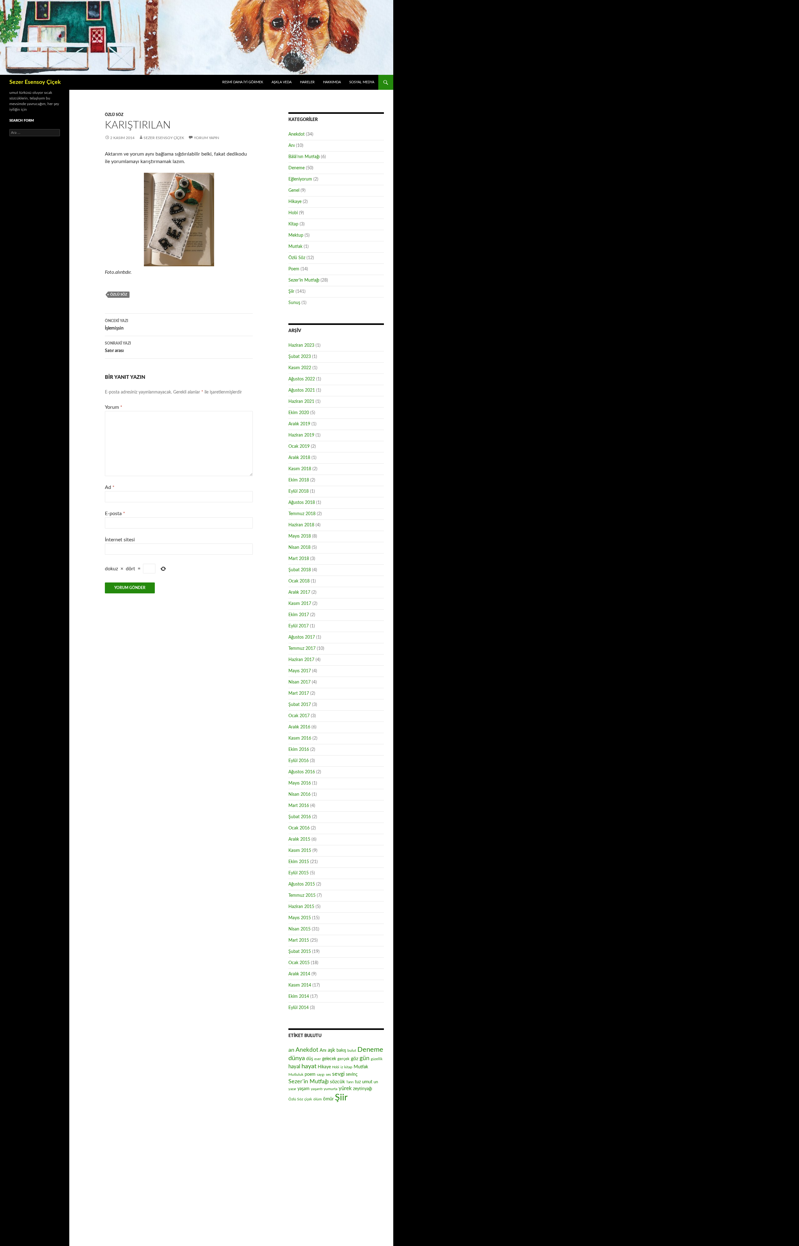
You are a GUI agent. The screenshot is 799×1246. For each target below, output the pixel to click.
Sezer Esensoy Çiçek (35, 82)
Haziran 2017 (301, 660)
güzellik (377, 1059)
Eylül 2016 (298, 761)
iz (342, 1067)
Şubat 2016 (299, 817)
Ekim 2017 (298, 615)
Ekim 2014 (298, 996)
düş (309, 1058)
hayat (308, 1066)
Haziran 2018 (301, 525)
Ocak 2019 (299, 446)
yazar (292, 1089)
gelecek (329, 1059)
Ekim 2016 (298, 749)
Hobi (293, 213)
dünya (296, 1058)
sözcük (337, 1081)
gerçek (343, 1059)
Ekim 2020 (298, 413)
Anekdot (296, 134)
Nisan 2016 (299, 794)
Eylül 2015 (298, 873)
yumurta (330, 1089)
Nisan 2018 (299, 547)
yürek (345, 1088)
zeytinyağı (362, 1088)
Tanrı (350, 1082)
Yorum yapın (206, 138)
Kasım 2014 (299, 985)
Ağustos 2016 (301, 772)
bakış (341, 1050)
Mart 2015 (298, 940)
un (376, 1082)
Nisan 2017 (299, 682)
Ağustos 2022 (301, 379)
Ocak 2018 (299, 581)
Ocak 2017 (299, 716)
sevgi (338, 1074)
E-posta (115, 513)
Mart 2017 (298, 693)
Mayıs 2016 (299, 783)
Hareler (307, 82)
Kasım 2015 (299, 850)
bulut (351, 1050)
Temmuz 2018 (302, 514)
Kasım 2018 (299, 469)
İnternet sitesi (120, 539)
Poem (293, 269)
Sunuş (294, 303)
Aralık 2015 (299, 839)
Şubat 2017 (299, 705)
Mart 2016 (298, 806)
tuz (358, 1082)
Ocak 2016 (299, 828)
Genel (293, 190)
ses (328, 1074)
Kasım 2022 (299, 368)
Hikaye (294, 202)
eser (317, 1059)
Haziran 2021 (301, 401)
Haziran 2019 (301, 435)
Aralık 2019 (299, 424)
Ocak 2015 (299, 963)
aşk (331, 1050)
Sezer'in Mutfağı (303, 280)
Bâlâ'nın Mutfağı (304, 157)
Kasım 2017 (299, 603)
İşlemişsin (116, 325)
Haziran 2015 (301, 907)
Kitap (293, 224)
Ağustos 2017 (301, 637)
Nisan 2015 (299, 929)
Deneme (296, 168)
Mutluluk (295, 1074)
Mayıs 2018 (299, 536)
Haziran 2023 (301, 345)
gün (365, 1058)
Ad (110, 487)
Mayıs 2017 (299, 671)
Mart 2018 (298, 559)
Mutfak (295, 246)
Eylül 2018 (298, 491)
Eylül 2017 (298, 626)
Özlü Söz (114, 115)
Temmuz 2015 (302, 895)
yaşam (303, 1089)
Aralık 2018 (299, 458)
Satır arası (118, 347)
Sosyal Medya (361, 82)
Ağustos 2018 (301, 502)
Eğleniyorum (300, 179)
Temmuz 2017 (302, 648)
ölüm (317, 1099)
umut (367, 1081)
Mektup (295, 235)
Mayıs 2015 (299, 918)
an (291, 1050)
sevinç (352, 1074)
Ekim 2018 (298, 480)
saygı (321, 1074)
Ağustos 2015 (301, 884)
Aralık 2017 (299, 592)
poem (310, 1074)
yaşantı (316, 1089)
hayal (294, 1066)
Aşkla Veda (282, 82)
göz (354, 1058)
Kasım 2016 (299, 738)
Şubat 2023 (299, 357)
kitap (348, 1067)
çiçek (308, 1099)
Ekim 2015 (298, 862)
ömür (328, 1099)
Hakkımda (332, 82)
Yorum (113, 407)
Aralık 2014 (299, 974)
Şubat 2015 (299, 951)
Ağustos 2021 (301, 390)
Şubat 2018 (299, 570)
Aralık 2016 (299, 727)
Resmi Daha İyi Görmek (242, 82)
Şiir (291, 291)
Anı (291, 145)
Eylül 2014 (298, 1008)
